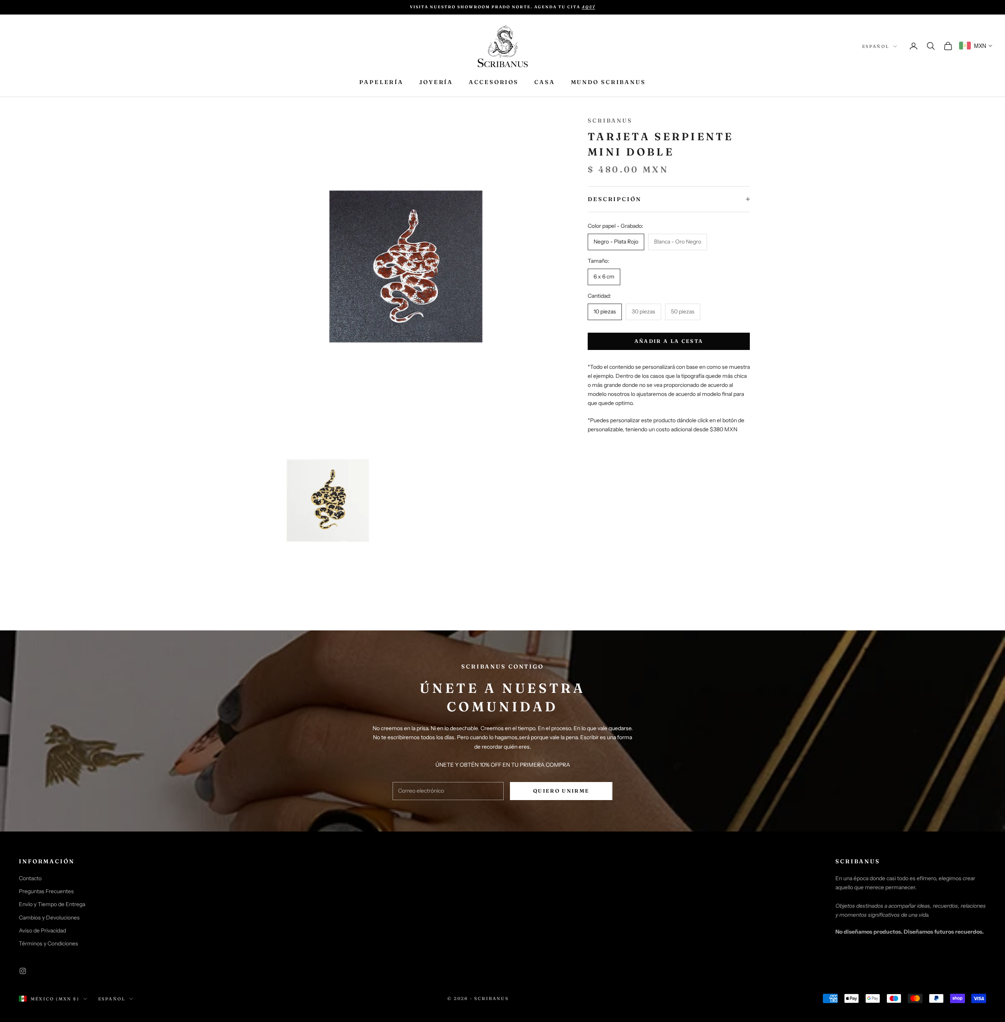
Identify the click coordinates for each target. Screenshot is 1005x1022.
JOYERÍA (436, 82)
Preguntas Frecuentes (46, 891)
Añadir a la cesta (669, 341)
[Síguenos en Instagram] (23, 971)
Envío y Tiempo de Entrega (52, 904)
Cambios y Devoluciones (49, 917)
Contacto (30, 878)
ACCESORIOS (494, 82)
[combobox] (976, 45)
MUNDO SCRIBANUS (608, 82)
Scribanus (610, 120)
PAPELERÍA (381, 82)
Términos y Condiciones (48, 943)
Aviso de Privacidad (42, 930)
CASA (544, 82)
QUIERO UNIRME (561, 791)
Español (875, 46)
